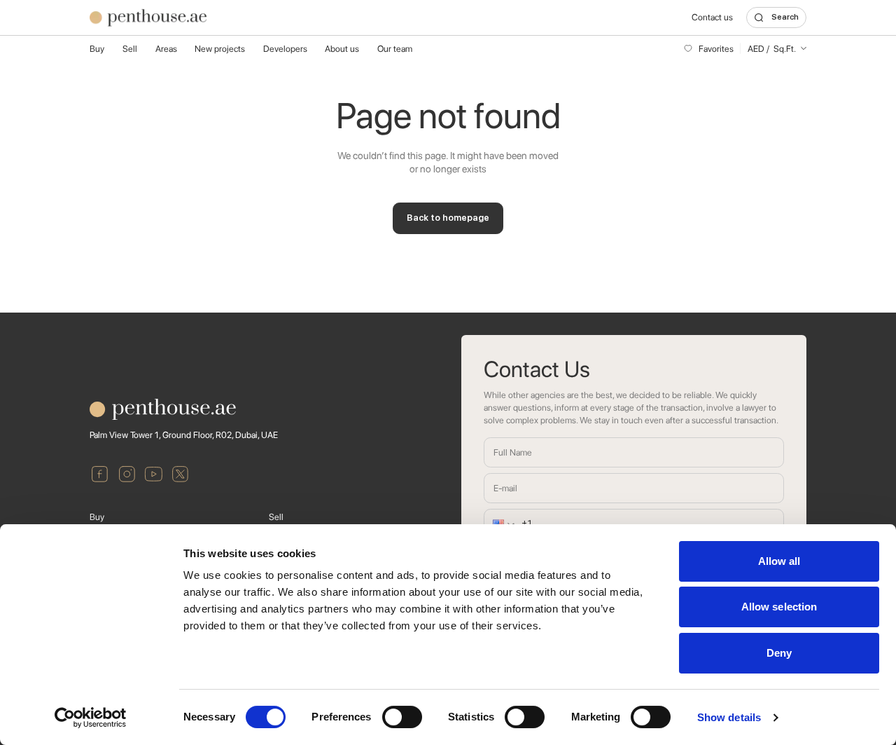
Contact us (712, 17)
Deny (779, 653)
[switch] (402, 717)
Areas (166, 48)
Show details (729, 717)
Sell (129, 48)
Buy (97, 48)
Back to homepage (448, 217)
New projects (220, 48)
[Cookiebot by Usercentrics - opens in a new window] (90, 717)
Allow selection (779, 607)
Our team (394, 48)
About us (342, 48)
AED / (772, 48)
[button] (497, 524)
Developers (285, 48)
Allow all (779, 561)
